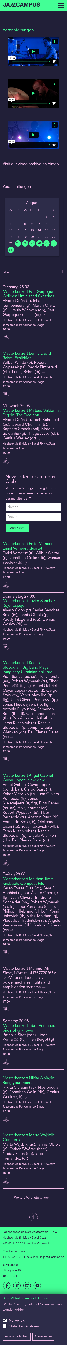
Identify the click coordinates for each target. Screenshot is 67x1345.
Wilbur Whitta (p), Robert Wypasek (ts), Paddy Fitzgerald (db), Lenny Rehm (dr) (30, 367)
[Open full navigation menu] (61, 5)
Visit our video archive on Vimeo (31, 164)
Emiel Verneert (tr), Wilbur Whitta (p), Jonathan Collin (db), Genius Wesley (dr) (31, 558)
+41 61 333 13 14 (14, 1257)
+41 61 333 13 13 (14, 1243)
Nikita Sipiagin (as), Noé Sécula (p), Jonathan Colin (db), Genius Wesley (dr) (31, 1092)
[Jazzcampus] (21, 5)
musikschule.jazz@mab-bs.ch (45, 1257)
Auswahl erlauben (16, 1336)
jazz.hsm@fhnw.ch (38, 1243)
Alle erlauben (43, 1336)
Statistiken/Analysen (24, 1326)
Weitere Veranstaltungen (32, 1197)
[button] (33, 1217)
